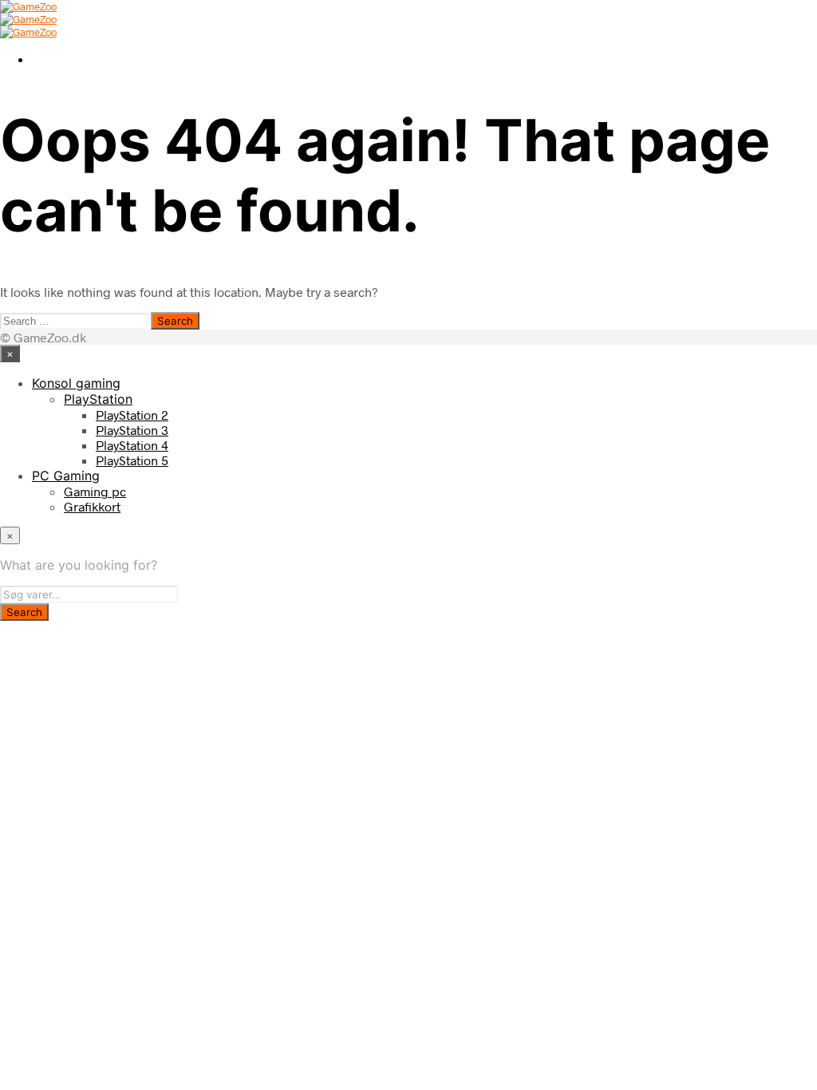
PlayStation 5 (132, 460)
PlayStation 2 (132, 414)
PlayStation (98, 399)
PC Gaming (66, 476)
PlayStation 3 (132, 429)
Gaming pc (95, 491)
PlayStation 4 (132, 444)
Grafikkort (92, 506)
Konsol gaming (76, 383)
